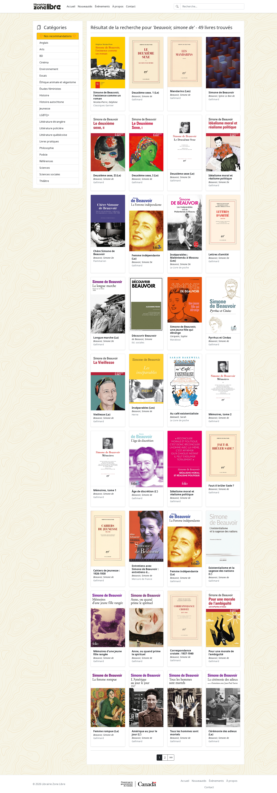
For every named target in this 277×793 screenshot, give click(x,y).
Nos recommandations (58, 36)
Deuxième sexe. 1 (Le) (145, 92)
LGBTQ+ (44, 115)
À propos (117, 6)
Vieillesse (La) (101, 414)
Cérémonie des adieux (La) (223, 732)
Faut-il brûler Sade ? (221, 485)
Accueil (71, 6)
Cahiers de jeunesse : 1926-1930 (106, 572)
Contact (130, 6)
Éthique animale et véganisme (57, 82)
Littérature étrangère (52, 121)
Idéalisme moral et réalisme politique (221, 177)
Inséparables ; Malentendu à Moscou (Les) (184, 257)
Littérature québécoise (53, 135)
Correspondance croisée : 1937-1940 (181, 652)
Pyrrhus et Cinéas (220, 337)
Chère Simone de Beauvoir (104, 252)
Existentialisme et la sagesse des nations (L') (222, 571)
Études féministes (50, 89)
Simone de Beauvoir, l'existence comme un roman (107, 95)
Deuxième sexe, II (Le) (107, 175)
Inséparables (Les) (143, 408)
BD (41, 56)
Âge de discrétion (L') (145, 491)
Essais (43, 75)
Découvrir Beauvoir (144, 335)
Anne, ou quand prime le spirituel (146, 652)
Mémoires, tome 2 (220, 414)
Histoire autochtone (51, 102)
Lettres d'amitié (219, 254)
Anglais (43, 42)
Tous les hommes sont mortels (184, 732)
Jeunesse (44, 108)
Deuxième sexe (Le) (182, 173)
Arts (41, 49)
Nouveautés (85, 6)
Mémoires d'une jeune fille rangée (107, 652)
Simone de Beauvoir (221, 92)
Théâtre (44, 181)
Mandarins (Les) (180, 91)
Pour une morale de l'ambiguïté (221, 652)
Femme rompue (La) (106, 731)
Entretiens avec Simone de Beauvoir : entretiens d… (145, 569)
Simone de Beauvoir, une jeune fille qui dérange (183, 330)
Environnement (48, 69)
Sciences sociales (49, 174)
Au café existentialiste (184, 413)
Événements (102, 6)
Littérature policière (51, 128)
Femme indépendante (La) (146, 257)
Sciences (44, 168)
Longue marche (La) (106, 337)
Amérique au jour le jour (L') (144, 732)
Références (46, 161)
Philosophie (46, 148)
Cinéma (44, 62)
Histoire (44, 95)
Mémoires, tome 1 (104, 490)
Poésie (43, 154)
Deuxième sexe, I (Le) (145, 175)
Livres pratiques (49, 141)
